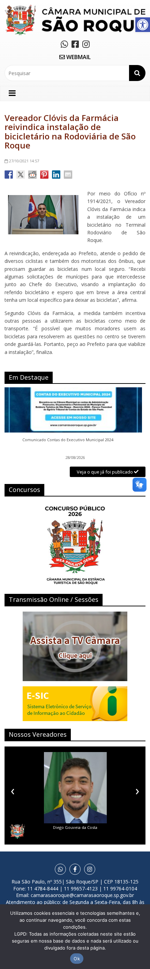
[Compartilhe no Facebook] (9, 174)
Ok (77, 958)
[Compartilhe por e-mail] (68, 174)
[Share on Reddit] (32, 174)
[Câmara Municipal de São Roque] (75, 7)
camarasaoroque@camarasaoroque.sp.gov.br (82, 895)
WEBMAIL (78, 57)
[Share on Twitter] (20, 174)
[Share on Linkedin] (56, 174)
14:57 (24, 160)
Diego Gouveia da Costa (75, 827)
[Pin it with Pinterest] (44, 174)
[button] (142, 24)
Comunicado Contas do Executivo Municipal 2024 (67, 439)
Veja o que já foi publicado (105, 472)
